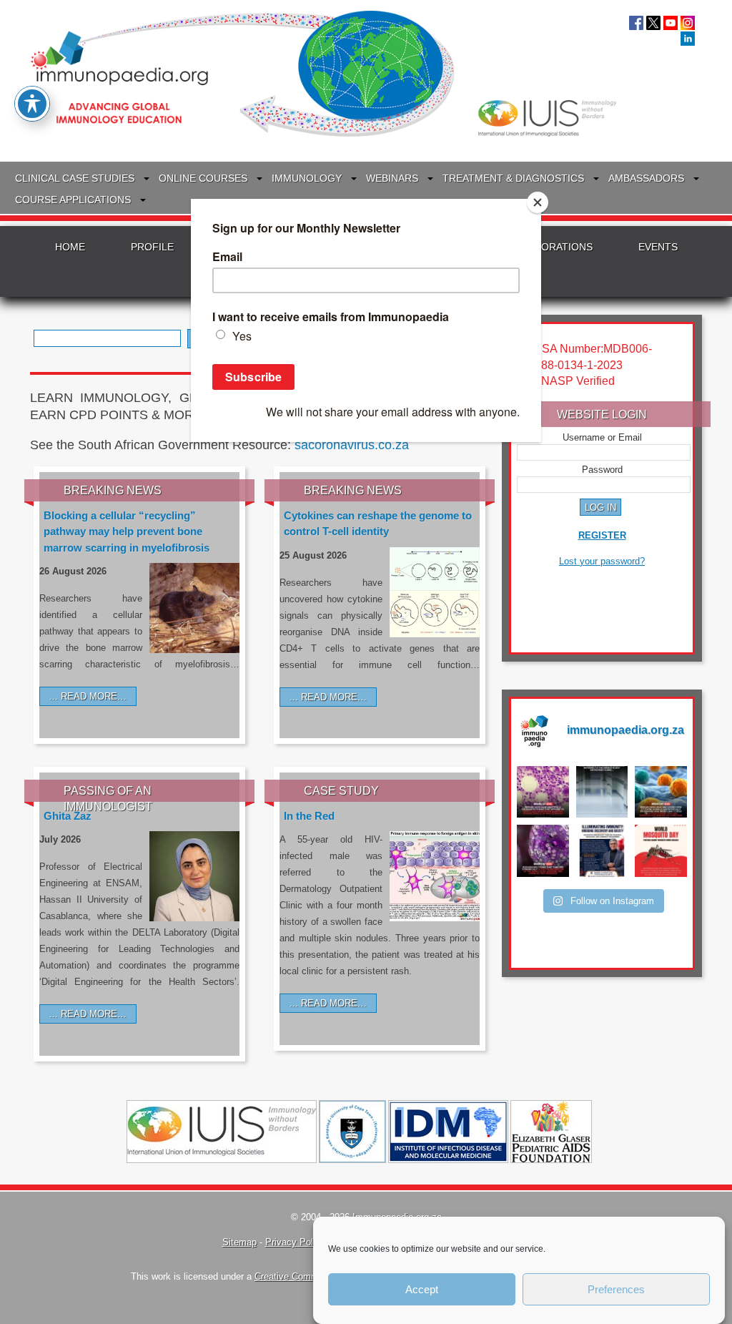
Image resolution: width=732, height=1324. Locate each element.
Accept (421, 1289)
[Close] (537, 202)
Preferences (616, 1289)
